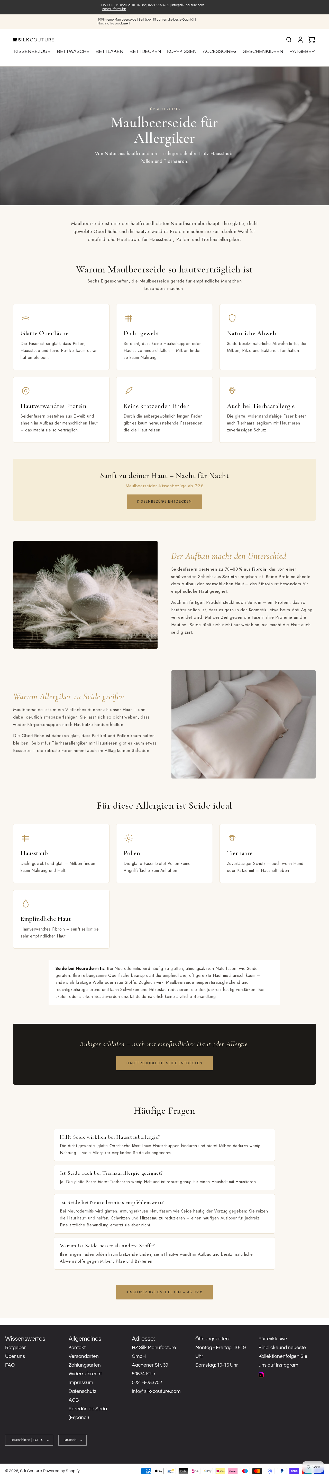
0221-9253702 (158, 5)
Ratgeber (15, 1347)
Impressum (81, 1382)
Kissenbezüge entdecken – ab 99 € (164, 1292)
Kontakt (77, 1347)
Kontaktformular (114, 9)
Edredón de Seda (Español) (88, 1413)
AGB (74, 1400)
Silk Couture (31, 1471)
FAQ (10, 1365)
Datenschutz (82, 1391)
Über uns (15, 1356)
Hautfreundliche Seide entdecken (164, 1063)
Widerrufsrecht (85, 1373)
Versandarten (84, 1356)
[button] (220, 51)
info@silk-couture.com (187, 5)
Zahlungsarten (85, 1365)
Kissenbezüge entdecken (164, 501)
